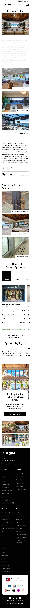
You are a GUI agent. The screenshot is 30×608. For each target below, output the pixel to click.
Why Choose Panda (7, 513)
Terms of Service (19, 600)
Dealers (4, 559)
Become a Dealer (21, 525)
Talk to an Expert (15, 414)
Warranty (18, 531)
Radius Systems (6, 497)
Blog (3, 525)
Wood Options (20, 483)
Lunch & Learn (20, 522)
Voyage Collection (7, 484)
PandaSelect (5, 481)
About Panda (5, 516)
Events (4, 552)
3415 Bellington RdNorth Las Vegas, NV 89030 (8, 459)
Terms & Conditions (21, 537)
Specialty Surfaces (21, 480)
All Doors (4, 474)
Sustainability (5, 519)
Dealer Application (7, 568)
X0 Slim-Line (5, 487)
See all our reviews (24, 175)
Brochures (19, 519)
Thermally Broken (6, 500)
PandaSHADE (5, 493)
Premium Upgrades (21, 489)
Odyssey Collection (7, 490)
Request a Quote (7, 565)
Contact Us (5, 562)
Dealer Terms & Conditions (20, 541)
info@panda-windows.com (9, 464)
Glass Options (20, 486)
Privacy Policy (10, 600)
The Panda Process (7, 522)
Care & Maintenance (22, 534)
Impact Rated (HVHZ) (8, 503)
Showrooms (5, 555)
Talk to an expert (14, 337)
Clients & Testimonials (8, 528)
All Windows (5, 477)
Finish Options (20, 477)
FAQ (3, 531)
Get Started (21, 5)
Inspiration (19, 513)
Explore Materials (21, 474)
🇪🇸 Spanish (26, 1)
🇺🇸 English (20, 1)
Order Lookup (20, 516)
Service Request (6, 571)
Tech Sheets (19, 528)
